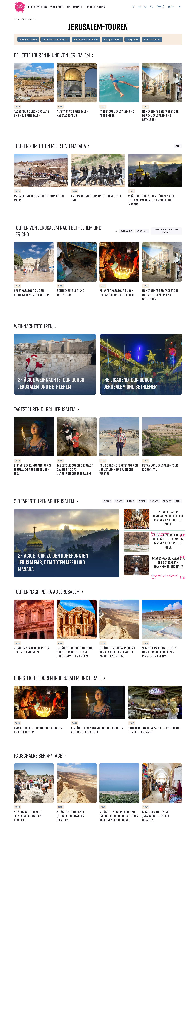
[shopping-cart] (145, 7)
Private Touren (152, 39)
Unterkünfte (75, 7)
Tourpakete (132, 39)
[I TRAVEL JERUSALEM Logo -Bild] (19, 6)
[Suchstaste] (151, 6)
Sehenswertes (37, 7)
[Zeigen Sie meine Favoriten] (139, 7)
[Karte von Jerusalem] (133, 6)
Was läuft (57, 7)
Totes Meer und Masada (55, 39)
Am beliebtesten (28, 39)
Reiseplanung (96, 7)
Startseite (18, 19)
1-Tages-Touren (112, 39)
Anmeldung (160, 7)
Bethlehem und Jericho (86, 39)
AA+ (180, 7)
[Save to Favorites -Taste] (17, 66)
